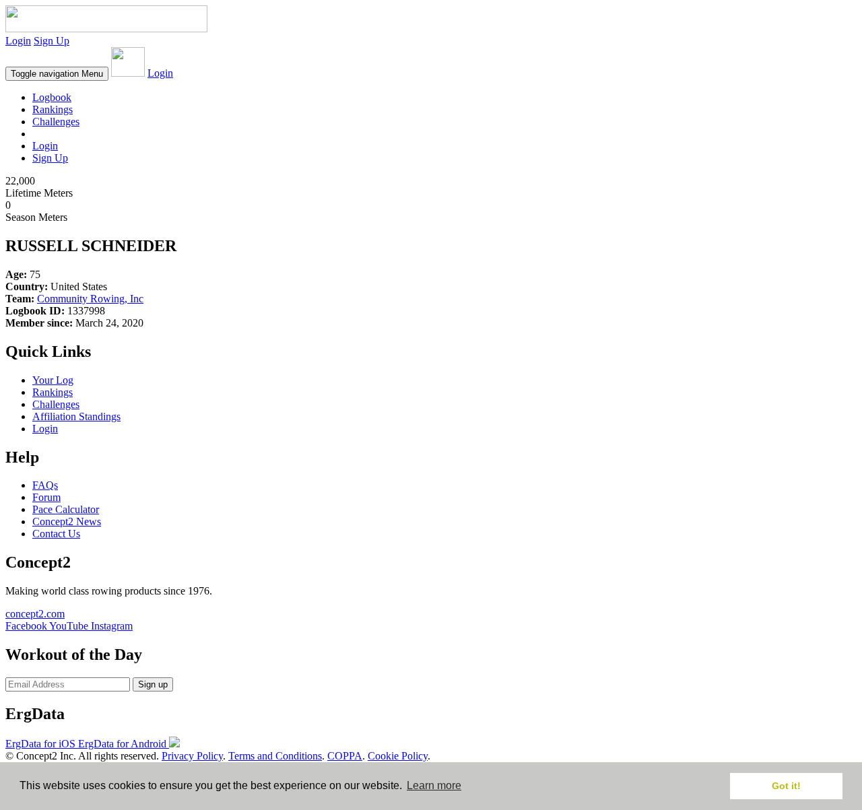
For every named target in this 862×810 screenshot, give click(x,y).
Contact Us (56, 533)
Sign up (153, 684)
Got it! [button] (786, 785)
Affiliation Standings (76, 416)
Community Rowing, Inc (90, 298)
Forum (46, 497)
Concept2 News (66, 521)
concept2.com (35, 613)
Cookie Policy (398, 756)
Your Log (52, 380)
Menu (57, 74)
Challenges (55, 121)
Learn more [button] (434, 785)
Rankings (52, 109)
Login (18, 40)
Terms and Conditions (275, 756)
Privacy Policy (192, 756)
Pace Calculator (65, 509)
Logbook (51, 97)
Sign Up (51, 40)
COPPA (344, 756)
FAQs (45, 485)
